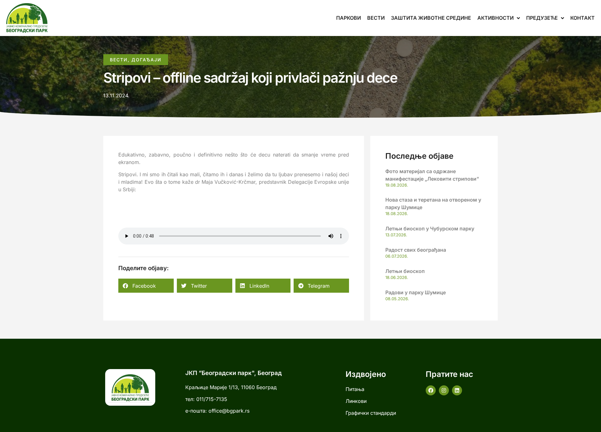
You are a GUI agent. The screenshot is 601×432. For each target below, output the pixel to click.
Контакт (582, 18)
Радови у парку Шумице (415, 292)
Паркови (348, 18)
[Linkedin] (457, 390)
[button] (146, 286)
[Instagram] (444, 390)
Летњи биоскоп (405, 271)
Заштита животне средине (431, 18)
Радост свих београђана (415, 250)
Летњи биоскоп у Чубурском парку (429, 228)
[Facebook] (431, 390)
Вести (376, 18)
